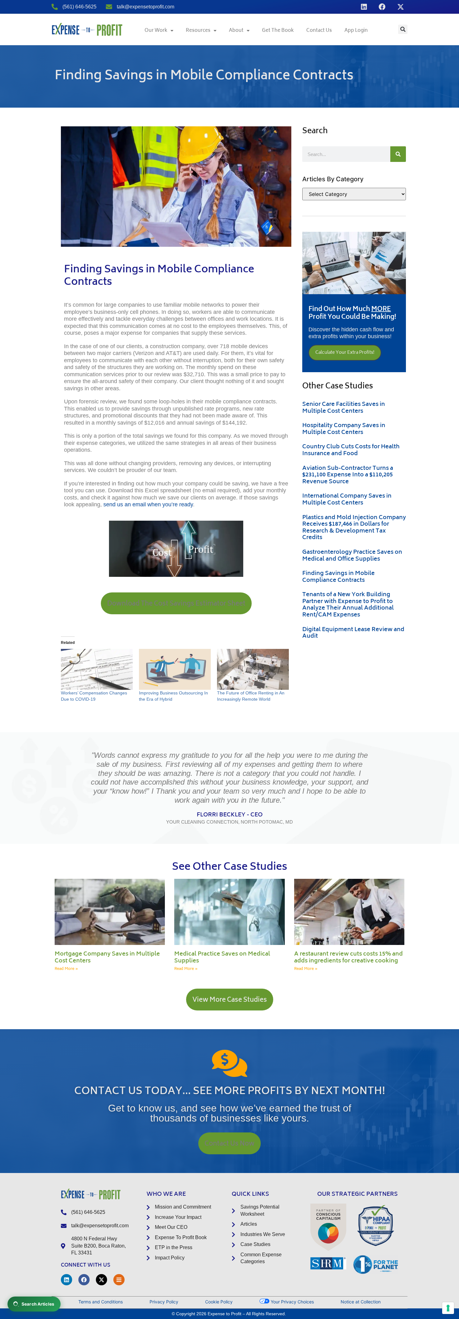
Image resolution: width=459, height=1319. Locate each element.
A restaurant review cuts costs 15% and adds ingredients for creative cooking (348, 957)
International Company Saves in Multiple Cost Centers (347, 499)
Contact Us (319, 31)
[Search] (398, 154)
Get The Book (278, 31)
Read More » (66, 969)
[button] (402, 29)
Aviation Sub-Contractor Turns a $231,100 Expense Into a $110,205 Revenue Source (347, 475)
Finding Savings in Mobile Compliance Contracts (338, 577)
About (236, 31)
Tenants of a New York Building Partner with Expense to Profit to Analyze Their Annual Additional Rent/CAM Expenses (348, 605)
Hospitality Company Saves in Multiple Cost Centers (343, 429)
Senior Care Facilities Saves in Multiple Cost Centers (343, 408)
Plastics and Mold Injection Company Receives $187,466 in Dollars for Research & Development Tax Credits (354, 528)
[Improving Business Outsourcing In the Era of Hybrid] (175, 669)
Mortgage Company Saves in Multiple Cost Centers (107, 957)
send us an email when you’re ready (148, 504)
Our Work (156, 31)
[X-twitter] (400, 7)
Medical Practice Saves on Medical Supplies (222, 957)
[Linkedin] (364, 7)
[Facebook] (382, 7)
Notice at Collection (361, 1301)
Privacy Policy (164, 1301)
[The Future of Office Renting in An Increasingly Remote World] (253, 669)
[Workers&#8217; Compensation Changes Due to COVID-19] (97, 669)
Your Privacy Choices (291, 1301)
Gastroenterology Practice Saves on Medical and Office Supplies (352, 556)
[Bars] (119, 1279)
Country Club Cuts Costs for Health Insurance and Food (351, 450)
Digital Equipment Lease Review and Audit (353, 633)
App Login (356, 31)
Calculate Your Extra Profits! (344, 353)
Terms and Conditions (100, 1301)
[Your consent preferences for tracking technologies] (448, 1308)
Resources (198, 31)
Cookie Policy (219, 1301)
